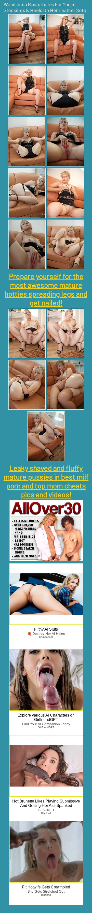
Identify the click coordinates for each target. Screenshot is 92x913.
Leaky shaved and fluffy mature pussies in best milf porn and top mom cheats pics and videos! (46, 481)
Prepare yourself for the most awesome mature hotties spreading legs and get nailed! (46, 289)
